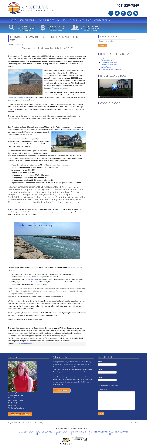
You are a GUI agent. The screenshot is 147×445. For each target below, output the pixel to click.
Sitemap (32, 423)
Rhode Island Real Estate (35, 9)
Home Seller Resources (109, 65)
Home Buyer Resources (109, 62)
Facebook (110, 13)
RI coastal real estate (59, 88)
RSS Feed (135, 13)
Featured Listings (106, 60)
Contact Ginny (102, 20)
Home (13, 20)
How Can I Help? (104, 389)
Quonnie (59, 291)
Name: (101, 361)
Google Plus (123, 13)
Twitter (117, 13)
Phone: (100, 377)
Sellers (72, 20)
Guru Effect (134, 423)
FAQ (102, 58)
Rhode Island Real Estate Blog (111, 69)
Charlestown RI (33, 279)
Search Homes (27, 20)
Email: (101, 369)
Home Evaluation (62, 390)
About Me (85, 20)
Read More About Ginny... (20, 414)
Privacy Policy (39, 423)
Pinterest (129, 13)
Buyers (61, 20)
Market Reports (25, 344)
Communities (46, 20)
